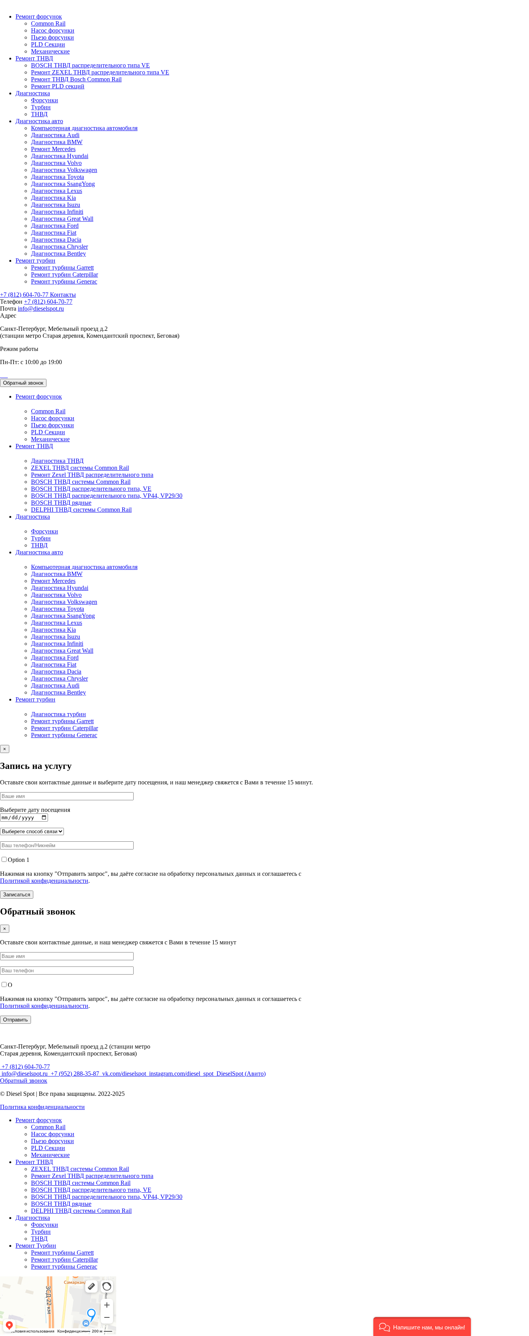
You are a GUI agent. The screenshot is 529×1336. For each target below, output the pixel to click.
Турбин (41, 107)
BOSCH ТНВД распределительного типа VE (90, 65)
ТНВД (39, 114)
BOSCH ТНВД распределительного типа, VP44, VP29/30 (106, 495)
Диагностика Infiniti (57, 211)
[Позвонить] (1, 375)
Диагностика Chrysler (59, 246)
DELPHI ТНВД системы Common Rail (81, 509)
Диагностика (32, 93)
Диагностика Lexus (56, 190)
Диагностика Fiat (53, 232)
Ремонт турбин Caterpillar (64, 274)
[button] (422, 1326)
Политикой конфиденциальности (44, 880)
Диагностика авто (39, 121)
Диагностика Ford (55, 225)
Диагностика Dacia (56, 239)
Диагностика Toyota (57, 177)
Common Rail (48, 23)
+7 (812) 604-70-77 (25, 294)
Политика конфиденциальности (42, 1107)
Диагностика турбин (58, 714)
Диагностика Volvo (56, 163)
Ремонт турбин (35, 260)
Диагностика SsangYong (63, 184)
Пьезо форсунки (52, 37)
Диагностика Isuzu (55, 204)
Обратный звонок (23, 383)
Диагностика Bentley (58, 253)
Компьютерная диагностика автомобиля (84, 128)
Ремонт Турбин (35, 1245)
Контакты (63, 294)
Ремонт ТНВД (34, 58)
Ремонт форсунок (38, 16)
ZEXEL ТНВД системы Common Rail (80, 467)
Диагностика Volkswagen (64, 170)
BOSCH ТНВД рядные (61, 502)
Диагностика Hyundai (59, 156)
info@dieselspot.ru (41, 308)
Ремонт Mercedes (53, 149)
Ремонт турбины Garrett (62, 267)
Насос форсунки (52, 30)
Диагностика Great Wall (62, 218)
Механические (50, 51)
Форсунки (44, 100)
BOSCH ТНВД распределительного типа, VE (91, 488)
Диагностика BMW (56, 142)
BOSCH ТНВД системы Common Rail (81, 481)
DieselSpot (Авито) (240, 1073)
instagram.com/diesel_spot (181, 1073)
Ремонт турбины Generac (64, 281)
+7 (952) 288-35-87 (75, 1073)
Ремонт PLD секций (57, 86)
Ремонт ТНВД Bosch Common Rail (76, 79)
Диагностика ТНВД (57, 460)
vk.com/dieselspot (124, 1073)
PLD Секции (48, 44)
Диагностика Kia (53, 197)
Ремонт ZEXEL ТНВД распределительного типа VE (100, 72)
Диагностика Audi (55, 135)
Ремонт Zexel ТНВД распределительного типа (92, 474)
